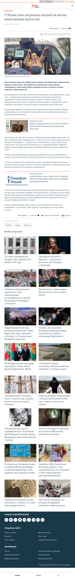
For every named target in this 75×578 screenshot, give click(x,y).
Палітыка (8, 11)
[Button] (54, 28)
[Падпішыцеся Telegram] (38, 520)
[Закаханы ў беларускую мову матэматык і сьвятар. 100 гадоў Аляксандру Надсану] (20, 488)
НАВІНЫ (17, 575)
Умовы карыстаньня (45, 558)
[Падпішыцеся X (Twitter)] (15, 520)
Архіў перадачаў (44, 532)
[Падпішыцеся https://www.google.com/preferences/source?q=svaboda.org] (6, 520)
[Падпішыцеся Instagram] (33, 520)
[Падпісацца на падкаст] (24, 520)
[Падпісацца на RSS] (42, 520)
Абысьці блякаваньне (11, 555)
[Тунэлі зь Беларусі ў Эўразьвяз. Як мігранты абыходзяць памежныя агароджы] (55, 417)
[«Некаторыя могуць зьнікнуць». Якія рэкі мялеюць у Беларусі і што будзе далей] (55, 352)
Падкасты (7, 536)
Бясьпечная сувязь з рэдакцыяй (49, 551)
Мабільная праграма (11, 558)
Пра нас (7, 551)
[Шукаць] (58, 575)
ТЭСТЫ (38, 575)
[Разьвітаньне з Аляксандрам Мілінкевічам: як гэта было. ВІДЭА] (55, 278)
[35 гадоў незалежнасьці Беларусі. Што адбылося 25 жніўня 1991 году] (20, 245)
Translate (70, 1)
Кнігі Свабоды (9, 540)
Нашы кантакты (44, 555)
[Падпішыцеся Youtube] (20, 520)
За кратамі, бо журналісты (47, 540)
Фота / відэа (42, 536)
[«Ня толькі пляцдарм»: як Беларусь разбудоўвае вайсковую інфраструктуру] (55, 488)
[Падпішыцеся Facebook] (11, 520)
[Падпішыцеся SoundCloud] (29, 520)
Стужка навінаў (10, 532)
